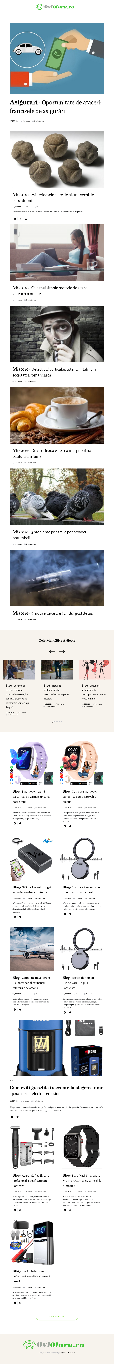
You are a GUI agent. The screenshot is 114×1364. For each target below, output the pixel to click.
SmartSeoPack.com (67, 1353)
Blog (12, 1081)
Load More (55, 1316)
